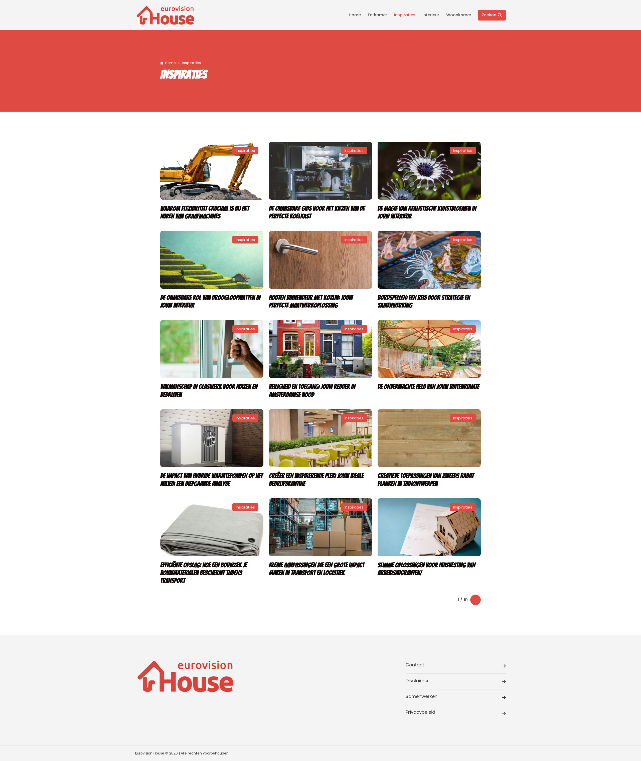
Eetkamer (377, 15)
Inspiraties (404, 15)
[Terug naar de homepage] (165, 15)
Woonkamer (458, 15)
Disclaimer (417, 680)
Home (355, 15)
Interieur (430, 15)
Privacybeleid (420, 712)
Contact (415, 665)
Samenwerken (421, 696)
